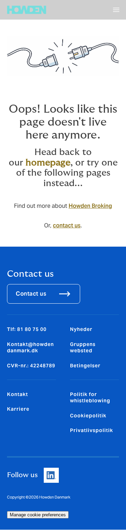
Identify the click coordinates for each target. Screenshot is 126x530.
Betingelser (85, 365)
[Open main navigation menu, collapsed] (116, 10)
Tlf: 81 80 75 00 (27, 329)
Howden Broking (90, 206)
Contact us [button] (31, 293)
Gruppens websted (83, 347)
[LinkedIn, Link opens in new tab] (51, 475)
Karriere (18, 409)
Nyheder (81, 329)
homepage (48, 162)
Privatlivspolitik (91, 430)
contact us (66, 225)
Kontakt (17, 394)
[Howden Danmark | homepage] (26, 10)
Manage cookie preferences (38, 514)
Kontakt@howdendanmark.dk (30, 347)
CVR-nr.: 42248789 (31, 365)
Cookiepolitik (88, 415)
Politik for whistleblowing (90, 397)
